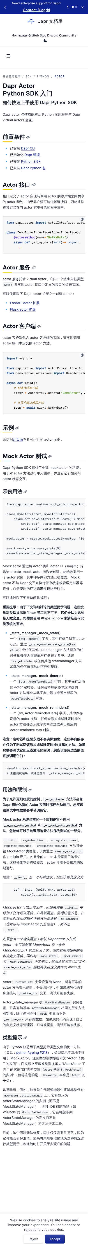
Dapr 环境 (32, 155)
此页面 (18, 439)
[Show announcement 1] (73, 7)
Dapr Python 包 (33, 168)
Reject (33, 1239)
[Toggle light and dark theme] (45, 41)
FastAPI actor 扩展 (24, 303)
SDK (29, 76)
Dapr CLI (28, 148)
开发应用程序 (12, 76)
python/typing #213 (31, 1052)
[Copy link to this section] (28, 137)
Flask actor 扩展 (23, 309)
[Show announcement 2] (76, 7)
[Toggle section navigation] (8, 56)
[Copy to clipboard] (82, 219)
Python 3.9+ (31, 161)
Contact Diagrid (36, 10)
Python (43, 76)
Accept (54, 1239)
